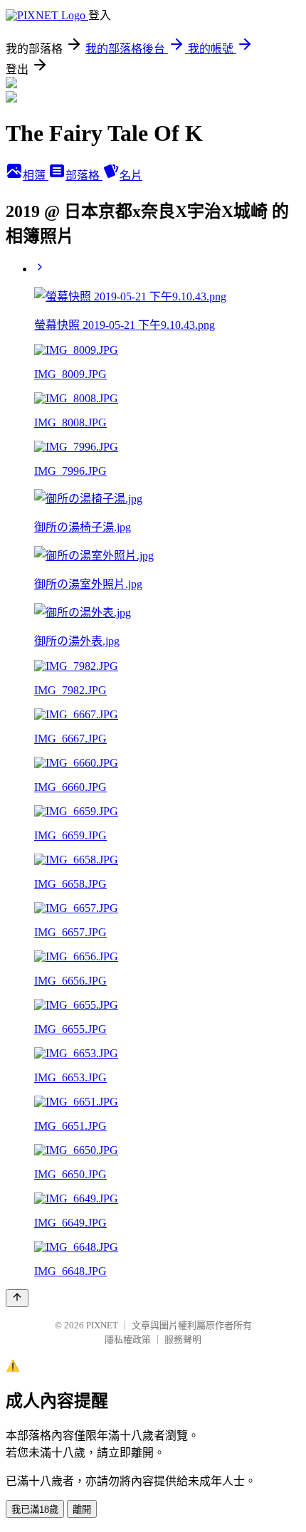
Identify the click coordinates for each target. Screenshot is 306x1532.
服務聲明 (182, 1339)
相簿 (35, 175)
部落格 (83, 175)
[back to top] (17, 1298)
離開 (82, 1509)
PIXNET (102, 1325)
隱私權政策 (128, 1339)
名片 (131, 175)
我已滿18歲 (34, 1509)
